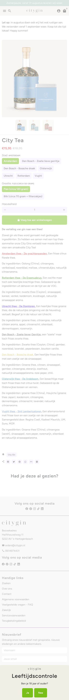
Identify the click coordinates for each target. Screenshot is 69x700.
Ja (27, 692)
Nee (40, 692)
